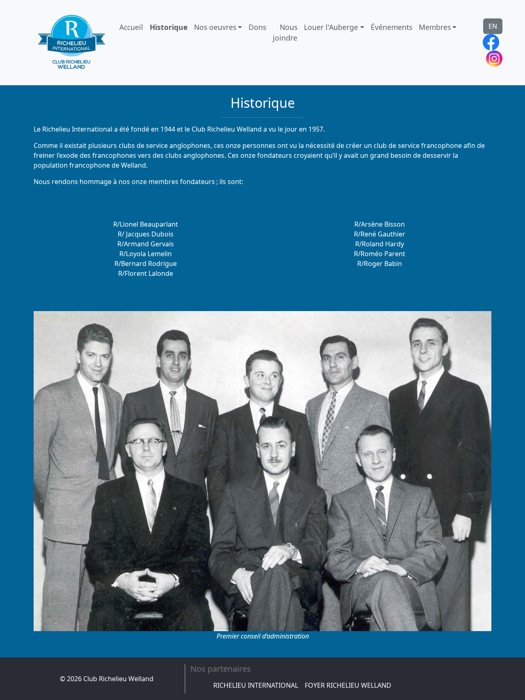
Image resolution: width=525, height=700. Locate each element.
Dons (257, 27)
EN (492, 26)
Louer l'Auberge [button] (331, 27)
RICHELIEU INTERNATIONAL (255, 685)
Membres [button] (435, 27)
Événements (391, 27)
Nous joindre (285, 32)
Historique (168, 27)
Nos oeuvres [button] (215, 27)
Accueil (131, 27)
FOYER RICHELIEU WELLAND (348, 685)
